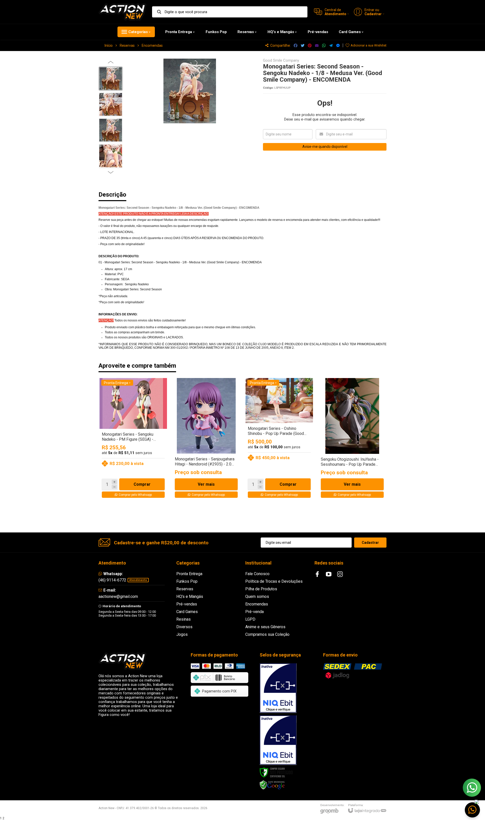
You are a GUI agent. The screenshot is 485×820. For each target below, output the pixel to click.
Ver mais (206, 484)
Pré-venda (254, 611)
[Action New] (123, 12)
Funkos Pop (187, 581)
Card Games (187, 611)
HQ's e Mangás (189, 596)
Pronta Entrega (189, 573)
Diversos (184, 626)
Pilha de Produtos (261, 589)
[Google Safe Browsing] (272, 785)
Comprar (142, 484)
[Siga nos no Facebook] (317, 574)
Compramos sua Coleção (267, 634)
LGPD (250, 619)
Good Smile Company (281, 60)
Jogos (182, 634)
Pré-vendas (186, 604)
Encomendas (152, 45)
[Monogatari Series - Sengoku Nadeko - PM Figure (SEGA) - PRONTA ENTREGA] (133, 439)
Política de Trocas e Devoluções (274, 581)
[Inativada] (278, 688)
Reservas (127, 45)
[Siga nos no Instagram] (340, 574)
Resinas (183, 619)
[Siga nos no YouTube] (328, 574)
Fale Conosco (257, 573)
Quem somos (257, 596)
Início (109, 45)
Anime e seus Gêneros (265, 626)
